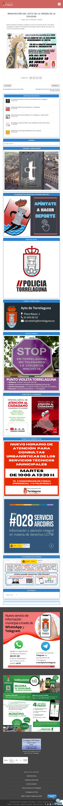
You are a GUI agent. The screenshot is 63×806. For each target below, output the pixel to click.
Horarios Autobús (31, 784)
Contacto (9, 804)
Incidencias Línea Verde (31, 780)
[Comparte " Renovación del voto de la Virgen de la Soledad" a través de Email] (37, 78)
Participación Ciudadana (36, 19)
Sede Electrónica (31, 776)
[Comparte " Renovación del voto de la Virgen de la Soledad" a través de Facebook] (30, 78)
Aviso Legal (16, 804)
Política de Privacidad (26, 804)
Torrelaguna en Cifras (31, 792)
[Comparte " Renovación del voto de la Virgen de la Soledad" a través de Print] (40, 78)
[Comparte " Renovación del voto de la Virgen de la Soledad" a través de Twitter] (34, 78)
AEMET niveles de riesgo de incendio (31, 796)
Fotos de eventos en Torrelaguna (31, 788)
